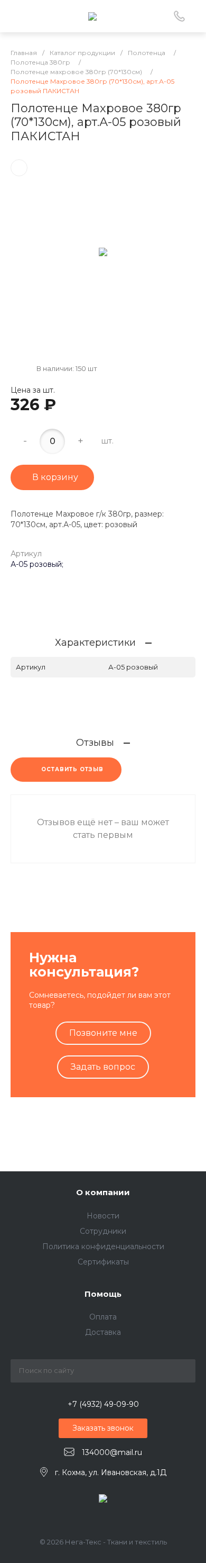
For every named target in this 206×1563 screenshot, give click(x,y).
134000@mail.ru (112, 1452)
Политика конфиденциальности (103, 1246)
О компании (103, 1192)
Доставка (103, 1332)
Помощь (103, 1294)
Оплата (103, 1317)
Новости (103, 1216)
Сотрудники (103, 1231)
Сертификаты (103, 1262)
